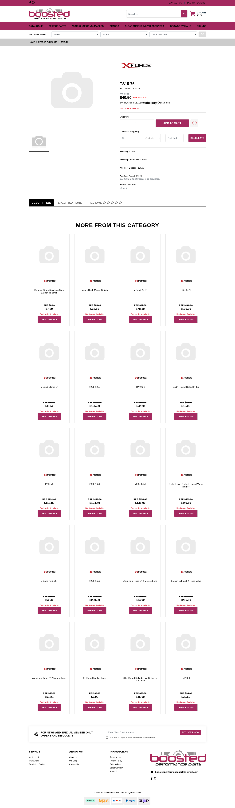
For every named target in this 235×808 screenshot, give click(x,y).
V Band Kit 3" (140, 290)
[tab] (41, 202)
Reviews (96, 202)
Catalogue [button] (36, 26)
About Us (73, 757)
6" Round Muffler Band (94, 678)
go (202, 34)
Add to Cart (172, 123)
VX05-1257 (94, 387)
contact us (175, 3)
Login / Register (196, 3)
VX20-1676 (94, 484)
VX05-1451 (140, 484)
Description (41, 202)
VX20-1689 (94, 581)
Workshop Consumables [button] (88, 26)
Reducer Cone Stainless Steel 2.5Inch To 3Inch (49, 291)
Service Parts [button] (57, 26)
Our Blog (73, 761)
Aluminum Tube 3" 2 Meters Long (140, 581)
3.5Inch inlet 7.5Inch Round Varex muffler (186, 485)
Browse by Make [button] (180, 26)
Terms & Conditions (135, 737)
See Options (49, 319)
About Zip (114, 771)
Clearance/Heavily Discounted (144, 26)
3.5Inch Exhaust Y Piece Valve (186, 581)
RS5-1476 (186, 290)
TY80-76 (49, 484)
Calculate (197, 138)
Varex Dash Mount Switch (95, 290)
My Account (34, 757)
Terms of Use (115, 757)
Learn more (165, 103)
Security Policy (116, 768)
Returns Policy (116, 764)
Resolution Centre (37, 764)
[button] (194, 123)
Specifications (70, 202)
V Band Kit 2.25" (49, 581)
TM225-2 (186, 678)
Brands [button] (114, 26)
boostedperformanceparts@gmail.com (176, 772)
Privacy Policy (150, 737)
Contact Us (74, 764)
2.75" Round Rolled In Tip (186, 387)
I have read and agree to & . (132, 737)
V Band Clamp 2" (49, 387)
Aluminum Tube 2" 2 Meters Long (49, 678)
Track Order (34, 761)
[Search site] (184, 14)
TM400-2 (140, 387)
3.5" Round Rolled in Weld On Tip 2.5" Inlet (140, 679)
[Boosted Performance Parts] (49, 14)
